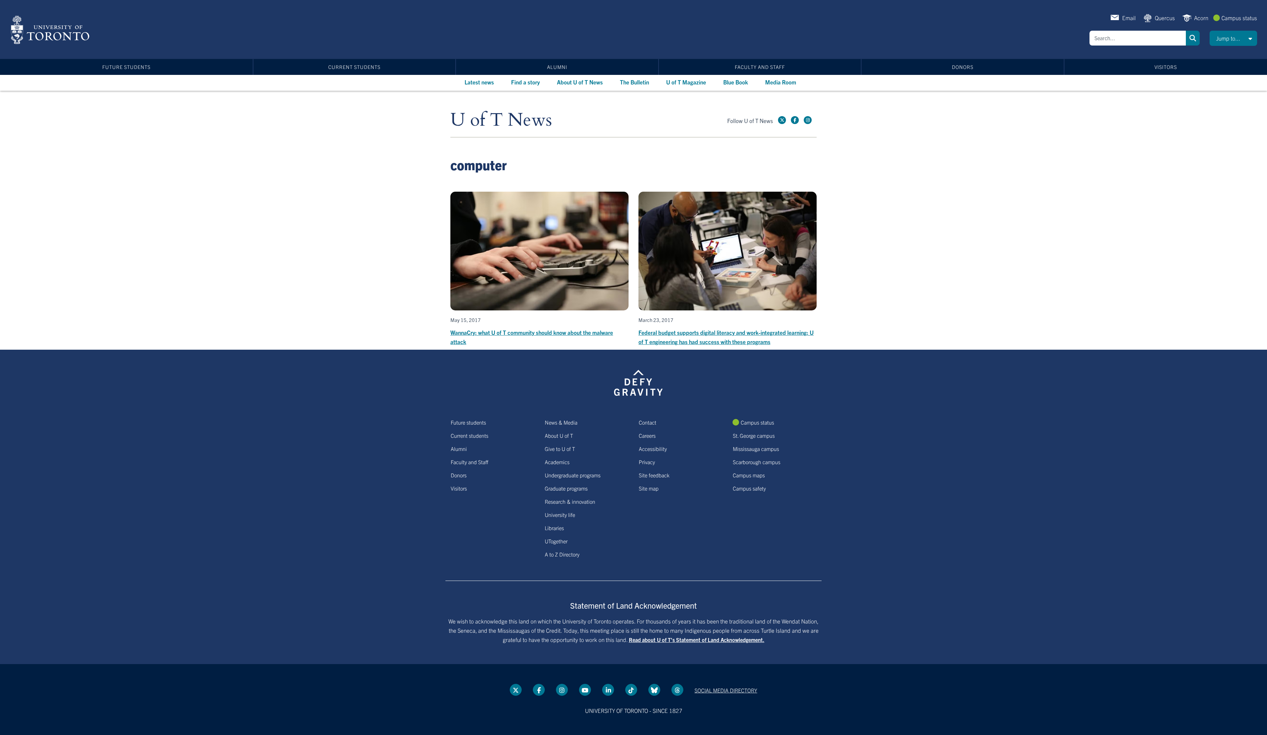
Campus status (1239, 17)
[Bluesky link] (654, 690)
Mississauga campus (756, 448)
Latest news (479, 82)
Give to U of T (560, 448)
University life (560, 514)
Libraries (554, 528)
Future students (126, 67)
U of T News (501, 120)
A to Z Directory (562, 554)
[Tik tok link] (631, 690)
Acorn (1201, 17)
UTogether (556, 541)
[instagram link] (808, 120)
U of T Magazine (686, 82)
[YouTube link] (585, 690)
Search (1193, 38)
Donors (962, 67)
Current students (354, 67)
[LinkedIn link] (608, 690)
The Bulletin (634, 82)
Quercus (1165, 17)
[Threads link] (677, 690)
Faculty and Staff (760, 67)
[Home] (51, 30)
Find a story (525, 82)
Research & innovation (570, 501)
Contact (647, 422)
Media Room (780, 82)
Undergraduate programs (573, 475)
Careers (647, 435)
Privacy (647, 462)
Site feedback (654, 475)
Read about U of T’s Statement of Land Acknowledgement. (696, 639)
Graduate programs (566, 488)
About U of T (559, 435)
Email (1129, 17)
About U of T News (580, 82)
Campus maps (749, 475)
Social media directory (726, 690)
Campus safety (749, 488)
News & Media (561, 422)
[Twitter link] (782, 120)
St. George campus (754, 435)
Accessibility (653, 448)
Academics (557, 462)
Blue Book (735, 82)
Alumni (557, 67)
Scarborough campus (756, 462)
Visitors (1165, 67)
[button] (1233, 38)
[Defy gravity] (638, 381)
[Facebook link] (795, 120)
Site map (649, 488)
